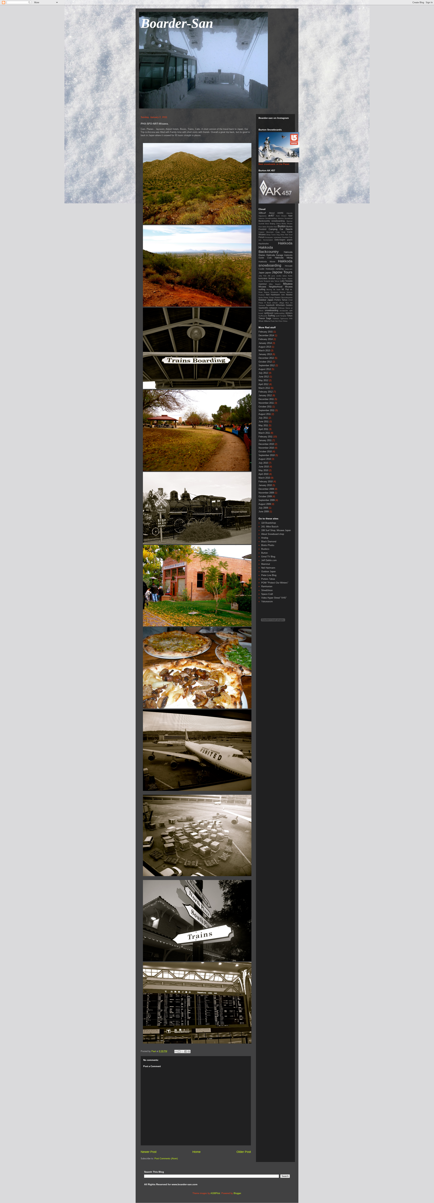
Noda (261, 297)
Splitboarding (279, 313)
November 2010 (266, 448)
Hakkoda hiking (283, 257)
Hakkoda (285, 243)
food (290, 235)
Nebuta (282, 292)
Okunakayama (286, 297)
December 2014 (266, 335)
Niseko (289, 295)
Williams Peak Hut (271, 321)
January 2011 (265, 440)
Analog (264, 538)
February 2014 (266, 339)
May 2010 (263, 470)
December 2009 (266, 489)
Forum (261, 237)
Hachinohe (264, 243)
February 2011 (265, 436)
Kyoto (278, 278)
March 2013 (264, 350)
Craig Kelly (280, 232)
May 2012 (263, 380)
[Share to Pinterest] (189, 1051)
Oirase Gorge (268, 297)
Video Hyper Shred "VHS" (274, 598)
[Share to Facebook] (185, 1051)
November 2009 (266, 492)
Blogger (237, 1193)
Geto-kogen (279, 240)
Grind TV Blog (268, 556)
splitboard (268, 313)
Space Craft (267, 594)
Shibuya (281, 308)
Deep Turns (271, 235)
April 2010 (263, 474)
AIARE (280, 213)
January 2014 (265, 343)
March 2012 (264, 388)
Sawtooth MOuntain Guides (279, 305)
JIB (269, 276)
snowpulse (284, 310)
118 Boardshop (268, 523)
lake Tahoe (275, 281)
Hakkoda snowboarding (275, 263)
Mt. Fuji (285, 289)
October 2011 (265, 406)
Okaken (277, 297)
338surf (262, 213)
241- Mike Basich (269, 526)
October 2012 (265, 361)
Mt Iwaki (276, 289)
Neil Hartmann (273, 295)
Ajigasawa (263, 216)
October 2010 (265, 451)
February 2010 (266, 481)
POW (290, 300)
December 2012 (266, 358)
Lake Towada (286, 281)
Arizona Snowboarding (268, 218)
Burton (282, 226)
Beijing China (275, 224)
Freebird (285, 237)
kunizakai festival (267, 278)
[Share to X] (182, 1051)
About (271, 213)
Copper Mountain (266, 232)
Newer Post (148, 1152)
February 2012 (266, 391)
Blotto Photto (287, 224)
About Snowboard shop (272, 534)
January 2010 (265, 485)
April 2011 (263, 429)
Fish (286, 235)
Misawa (287, 283)
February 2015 (266, 331)
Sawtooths (263, 308)
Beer (267, 224)
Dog (278, 235)
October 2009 (265, 496)
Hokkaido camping (275, 269)
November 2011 (266, 403)
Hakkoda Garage (274, 255)
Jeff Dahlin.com (269, 560)
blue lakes (263, 227)
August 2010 (265, 459)
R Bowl (267, 303)
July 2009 (263, 508)
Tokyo (289, 316)
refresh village (278, 303)
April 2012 (263, 384)
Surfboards (263, 316)
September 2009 (267, 500)
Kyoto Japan (287, 278)
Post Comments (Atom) (166, 1158)
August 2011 (265, 414)
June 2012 (264, 376)
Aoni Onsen (281, 216)
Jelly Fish (263, 276)
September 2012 (267, 365)
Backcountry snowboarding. (272, 221)
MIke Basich (275, 284)
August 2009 (265, 504)
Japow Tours (282, 272)
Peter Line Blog (268, 575)
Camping (273, 229)
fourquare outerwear (273, 237)
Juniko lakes (281, 276)
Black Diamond (268, 541)
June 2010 (264, 466)
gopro (289, 240)
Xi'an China (282, 321)
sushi (278, 316)
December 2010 (266, 444)
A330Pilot (215, 1193)
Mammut (265, 564)
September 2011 (266, 410)
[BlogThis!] (179, 1051)
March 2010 (264, 478)
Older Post (243, 1152)
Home (196, 1152)
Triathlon (275, 318)
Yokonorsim (267, 601)
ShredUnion (267, 590)
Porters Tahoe (281, 300)
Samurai (262, 305)
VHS (290, 318)
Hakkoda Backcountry (269, 249)
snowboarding (271, 310)
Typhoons (284, 318)
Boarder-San (177, 23)
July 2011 (263, 418)
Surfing (271, 315)
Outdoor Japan (266, 300)
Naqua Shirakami (271, 292)
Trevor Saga (265, 318)
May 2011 (263, 425)
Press (261, 303)
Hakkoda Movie (267, 261)
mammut (263, 284)
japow (268, 272)
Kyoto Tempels (264, 281)
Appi (290, 216)
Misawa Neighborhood (270, 286)
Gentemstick (268, 240)
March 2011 (264, 433)
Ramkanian (266, 586)
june (273, 276)
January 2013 (265, 354)
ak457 (271, 215)
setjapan (273, 308)
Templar (283, 316)
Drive (282, 235)
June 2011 (264, 421)
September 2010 (267, 455)
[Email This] (176, 1051)
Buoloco (265, 549)
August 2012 (265, 369)
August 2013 (265, 347)
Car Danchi (286, 229)
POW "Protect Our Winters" (274, 582)
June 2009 (264, 511)
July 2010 (263, 463)
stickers (288, 313)
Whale (261, 321)
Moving (269, 289)
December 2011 (266, 399)
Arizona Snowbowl (285, 218)
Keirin (290, 276)
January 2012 (265, 395)
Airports (289, 213)
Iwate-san (288, 269)
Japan (261, 272)
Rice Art (288, 303)
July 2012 (263, 373)
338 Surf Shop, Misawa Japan (276, 530)
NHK (283, 295)
